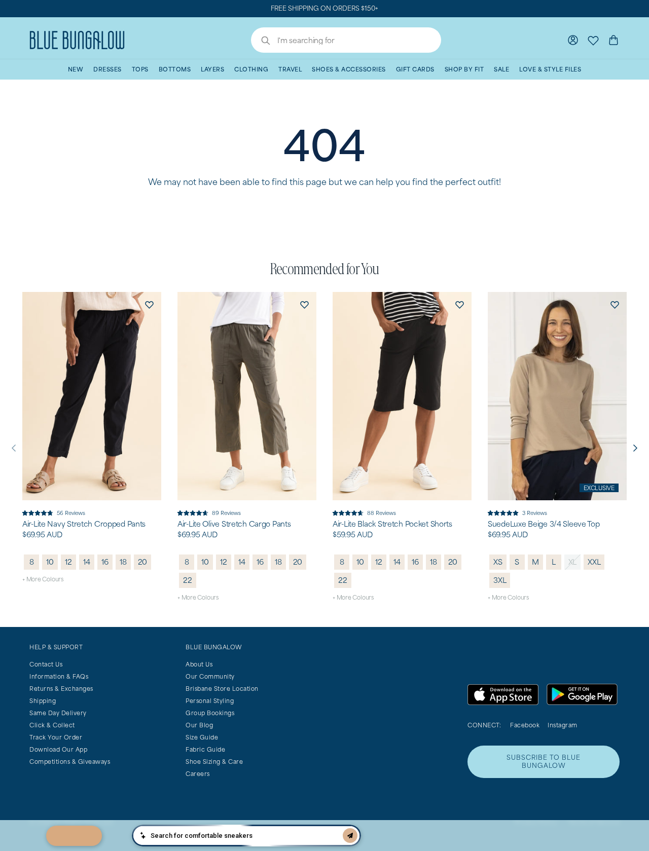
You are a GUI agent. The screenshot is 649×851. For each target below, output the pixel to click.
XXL (594, 562)
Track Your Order (55, 737)
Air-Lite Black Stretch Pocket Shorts (392, 524)
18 (123, 562)
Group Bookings (210, 713)
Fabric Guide (205, 749)
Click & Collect (52, 725)
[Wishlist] (593, 40)
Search (260, 41)
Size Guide (202, 737)
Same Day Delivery (58, 713)
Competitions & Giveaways (69, 761)
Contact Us (45, 664)
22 (187, 580)
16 (105, 562)
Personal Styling (210, 700)
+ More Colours (42, 579)
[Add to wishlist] (149, 304)
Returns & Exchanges (61, 688)
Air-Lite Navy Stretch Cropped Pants (84, 524)
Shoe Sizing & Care (214, 761)
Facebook (524, 725)
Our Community (210, 676)
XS (497, 562)
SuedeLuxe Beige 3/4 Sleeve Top (544, 524)
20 (143, 562)
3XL (499, 580)
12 (68, 562)
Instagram (563, 725)
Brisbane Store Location (222, 688)
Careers (198, 773)
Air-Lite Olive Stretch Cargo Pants (234, 524)
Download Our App (58, 749)
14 (86, 562)
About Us (199, 664)
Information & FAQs (58, 676)
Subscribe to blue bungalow (544, 761)
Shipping (42, 700)
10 (50, 562)
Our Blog (199, 725)
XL (572, 562)
